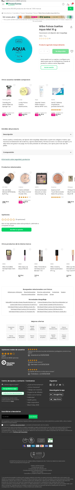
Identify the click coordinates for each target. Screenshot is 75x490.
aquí (12, 401)
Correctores (55, 292)
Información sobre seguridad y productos (16, 159)
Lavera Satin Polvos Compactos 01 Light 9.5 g (23, 304)
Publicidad (30, 397)
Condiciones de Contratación (37, 469)
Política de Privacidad (20, 432)
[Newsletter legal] (3, 425)
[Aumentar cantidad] (47, 51)
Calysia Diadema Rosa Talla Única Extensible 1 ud (52, 302)
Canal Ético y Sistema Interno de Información (37, 473)
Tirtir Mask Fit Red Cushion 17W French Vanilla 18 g (51, 311)
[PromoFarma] (13, 4)
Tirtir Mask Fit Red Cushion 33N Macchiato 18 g (21, 307)
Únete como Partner (34, 395)
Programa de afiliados (34, 392)
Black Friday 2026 (33, 405)
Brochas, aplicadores (43, 292)
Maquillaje (29, 13)
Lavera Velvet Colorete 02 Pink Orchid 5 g (51, 304)
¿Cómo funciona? (33, 387)
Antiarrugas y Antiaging (15, 292)
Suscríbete (33, 417)
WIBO (41, 36)
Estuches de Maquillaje (28, 294)
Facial (23, 13)
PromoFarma (7, 13)
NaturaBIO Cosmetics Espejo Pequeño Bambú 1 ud (21, 302)
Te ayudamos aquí (9, 389)
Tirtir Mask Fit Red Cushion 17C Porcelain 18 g (22, 311)
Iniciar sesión (49, 67)
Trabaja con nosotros (34, 390)
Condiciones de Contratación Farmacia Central (37, 470)
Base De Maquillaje (29, 292)
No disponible (61, 51)
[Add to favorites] (71, 51)
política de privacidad (17, 425)
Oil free (52, 294)
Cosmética (16, 13)
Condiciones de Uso (37, 467)
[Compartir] (71, 27)
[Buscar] (70, 9)
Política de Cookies (37, 472)
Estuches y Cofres (42, 294)
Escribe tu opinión (16, 230)
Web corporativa (33, 402)
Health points (31, 400)
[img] (19, 49)
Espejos (63, 292)
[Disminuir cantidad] (41, 51)
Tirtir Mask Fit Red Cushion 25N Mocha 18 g (50, 309)
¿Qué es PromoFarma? (35, 385)
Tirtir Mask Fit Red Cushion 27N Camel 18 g (23, 309)
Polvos (35, 13)
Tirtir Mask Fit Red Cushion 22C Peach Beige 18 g (51, 307)
